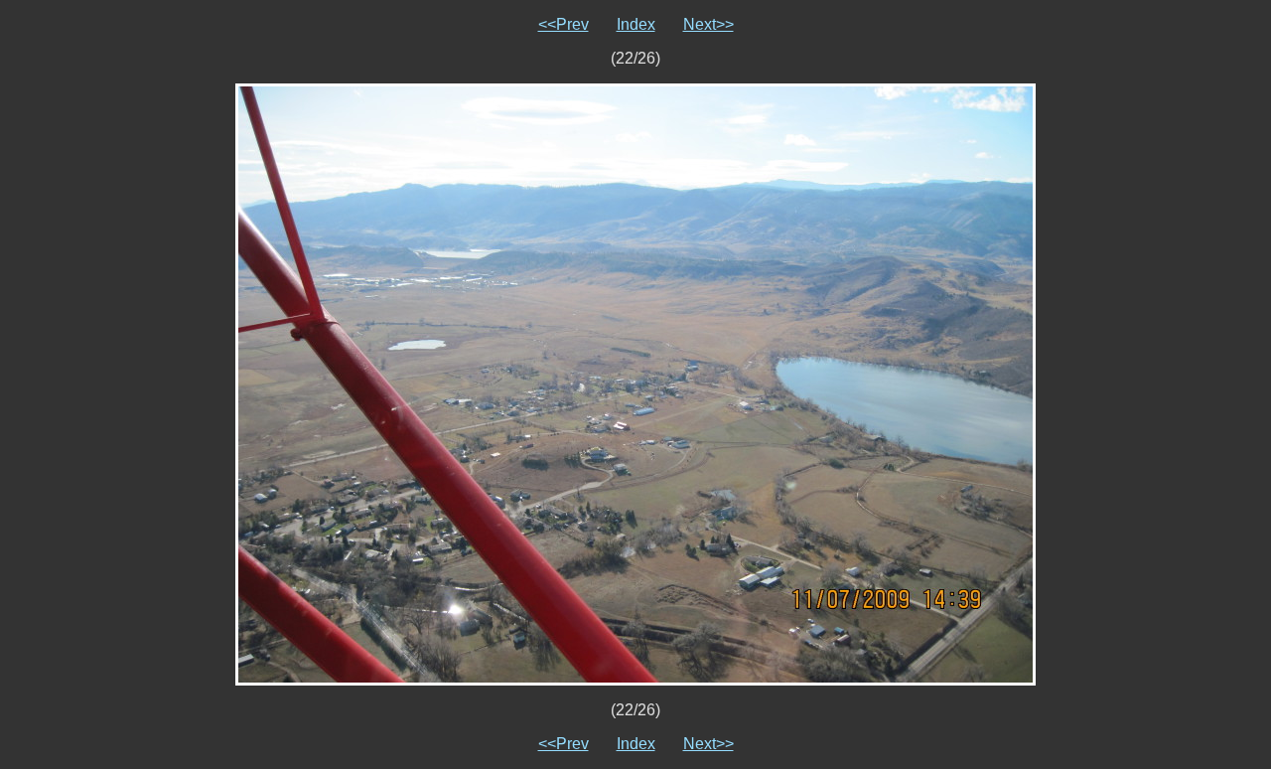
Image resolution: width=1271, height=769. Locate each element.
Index (636, 24)
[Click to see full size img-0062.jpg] (635, 383)
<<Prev (563, 24)
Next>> (708, 24)
